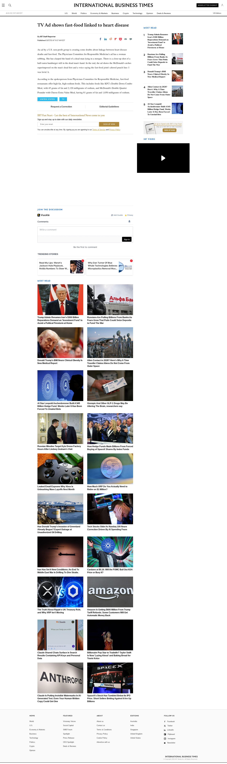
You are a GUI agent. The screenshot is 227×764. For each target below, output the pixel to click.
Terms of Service (98, 130)
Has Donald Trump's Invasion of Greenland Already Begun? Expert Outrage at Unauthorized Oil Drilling (58, 529)
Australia (133, 721)
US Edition (217, 13)
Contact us (101, 725)
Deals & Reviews (164, 13)
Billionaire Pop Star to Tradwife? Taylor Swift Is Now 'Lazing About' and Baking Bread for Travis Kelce (109, 655)
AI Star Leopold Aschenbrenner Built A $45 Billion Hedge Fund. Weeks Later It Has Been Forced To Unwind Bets (59, 406)
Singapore (134, 730)
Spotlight (66, 734)
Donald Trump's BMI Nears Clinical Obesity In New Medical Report (158, 74)
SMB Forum (67, 730)
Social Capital (68, 725)
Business (115, 13)
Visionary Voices (69, 721)
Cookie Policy (102, 738)
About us (100, 721)
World (74, 13)
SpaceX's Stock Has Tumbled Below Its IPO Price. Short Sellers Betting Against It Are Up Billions (109, 698)
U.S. (66, 13)
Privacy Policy (114, 130)
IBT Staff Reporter (48, 36)
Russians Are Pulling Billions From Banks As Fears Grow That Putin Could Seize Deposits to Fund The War (109, 320)
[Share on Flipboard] (115, 39)
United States (135, 738)
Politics (84, 13)
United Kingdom (136, 734)
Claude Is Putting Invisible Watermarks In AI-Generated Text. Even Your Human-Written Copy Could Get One (59, 698)
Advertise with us (103, 742)
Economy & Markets (99, 13)
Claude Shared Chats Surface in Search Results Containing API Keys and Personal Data (58, 655)
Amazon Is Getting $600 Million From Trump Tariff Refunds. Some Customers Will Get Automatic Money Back (108, 613)
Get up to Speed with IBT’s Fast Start (168, 124)
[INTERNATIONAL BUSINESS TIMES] (113, 5)
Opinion (149, 13)
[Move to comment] (130, 39)
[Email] (125, 39)
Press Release (68, 738)
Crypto (126, 13)
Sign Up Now (169, 130)
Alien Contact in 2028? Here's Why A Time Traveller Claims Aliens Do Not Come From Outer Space (108, 363)
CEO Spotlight (68, 742)
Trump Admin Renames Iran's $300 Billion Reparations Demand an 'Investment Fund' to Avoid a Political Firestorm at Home (59, 320)
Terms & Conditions (104, 730)
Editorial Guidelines (109, 107)
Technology (137, 13)
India (132, 725)
